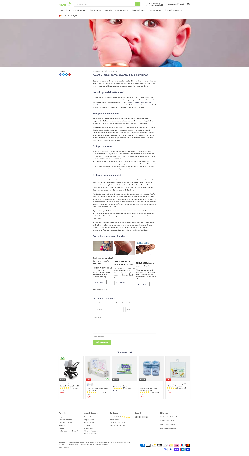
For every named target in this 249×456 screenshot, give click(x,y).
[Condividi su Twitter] (63, 74)
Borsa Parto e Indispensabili (76, 10)
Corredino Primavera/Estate (104, 442)
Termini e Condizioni (65, 420)
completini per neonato (135, 102)
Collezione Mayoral (72, 444)
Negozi (61, 417)
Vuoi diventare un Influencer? (68, 431)
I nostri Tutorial (115, 420)
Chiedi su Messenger (91, 431)
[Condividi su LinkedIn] (66, 74)
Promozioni (62, 444)
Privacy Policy (88, 428)
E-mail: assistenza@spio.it (118, 422)
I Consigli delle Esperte (102, 444)
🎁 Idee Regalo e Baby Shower (70, 16)
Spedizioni (87, 425)
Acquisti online (89, 420)
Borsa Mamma (90, 442)
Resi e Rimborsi (89, 422)
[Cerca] (137, 4)
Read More (99, 282)
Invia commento (102, 342)
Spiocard (61, 425)
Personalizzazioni (155, 10)
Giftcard (61, 428)
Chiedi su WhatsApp (90, 434)
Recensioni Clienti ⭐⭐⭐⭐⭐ (120, 417)
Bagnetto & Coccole (139, 10)
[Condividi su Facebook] (60, 74)
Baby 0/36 (108, 10)
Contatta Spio (88, 417)
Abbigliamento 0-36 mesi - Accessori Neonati (71, 442)
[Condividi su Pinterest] (69, 74)
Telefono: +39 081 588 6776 (119, 425)
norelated (104, 289)
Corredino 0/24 (95, 10)
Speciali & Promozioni (173, 10)
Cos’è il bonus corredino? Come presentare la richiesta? (103, 261)
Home (61, 10)
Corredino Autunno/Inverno (122, 442)
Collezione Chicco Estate (87, 444)
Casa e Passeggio (121, 10)
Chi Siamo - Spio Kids (66, 422)
